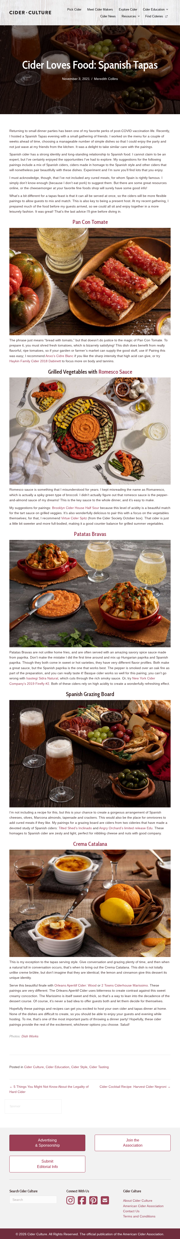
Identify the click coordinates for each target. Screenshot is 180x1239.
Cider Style (79, 1067)
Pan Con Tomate (90, 221)
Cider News (108, 16)
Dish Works (30, 1036)
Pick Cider (74, 9)
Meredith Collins (106, 79)
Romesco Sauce (115, 371)
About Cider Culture (137, 1200)
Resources (129, 16)
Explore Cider (128, 9)
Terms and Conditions (139, 1216)
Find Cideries (154, 16)
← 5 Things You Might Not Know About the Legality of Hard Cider (49, 1089)
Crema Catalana (90, 843)
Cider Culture (34, 1067)
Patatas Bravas (90, 534)
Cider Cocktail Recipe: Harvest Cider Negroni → (135, 1086)
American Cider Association (143, 1206)
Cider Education (154, 9)
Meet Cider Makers (100, 9)
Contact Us (131, 1211)
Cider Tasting (99, 1067)
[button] (168, 9)
